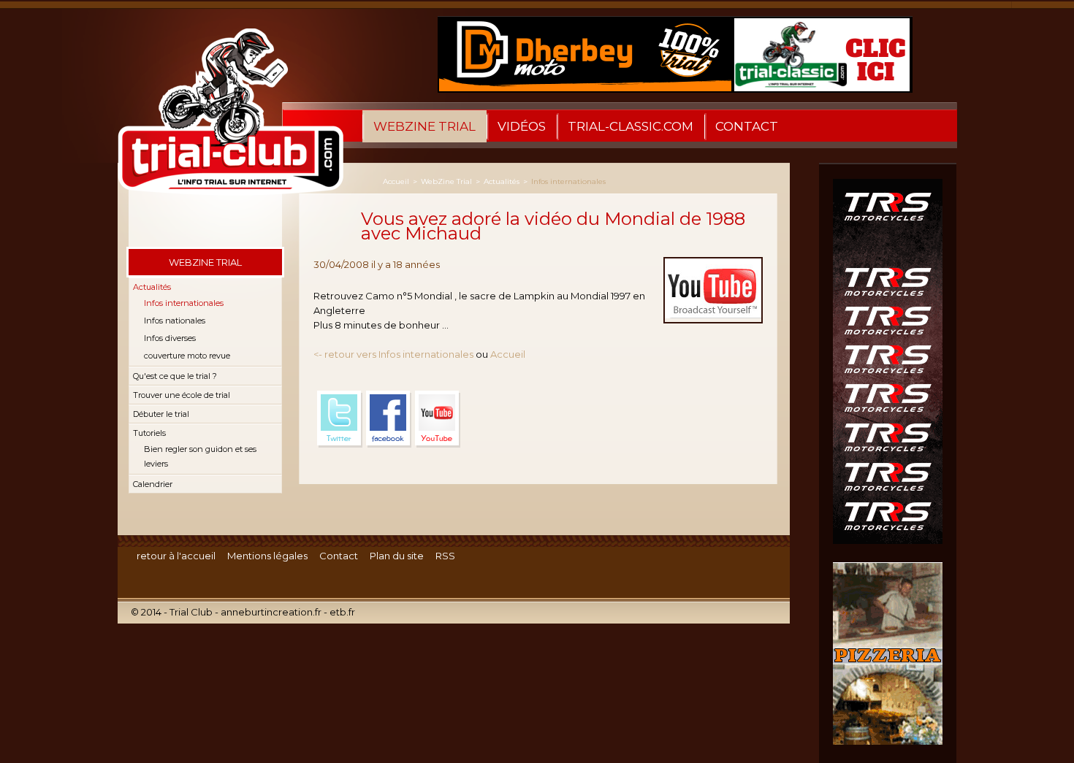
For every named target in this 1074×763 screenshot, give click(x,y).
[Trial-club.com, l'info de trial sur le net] (223, 127)
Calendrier (152, 484)
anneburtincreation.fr (271, 612)
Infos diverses (170, 338)
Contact (746, 126)
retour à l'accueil (176, 555)
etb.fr (342, 612)
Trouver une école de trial (181, 395)
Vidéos (522, 126)
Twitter (339, 419)
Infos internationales (184, 303)
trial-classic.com (630, 126)
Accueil (396, 181)
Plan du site (397, 555)
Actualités (152, 287)
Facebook (388, 419)
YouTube (437, 419)
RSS (445, 555)
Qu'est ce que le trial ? (175, 376)
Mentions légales (267, 555)
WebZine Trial (424, 126)
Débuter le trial (161, 414)
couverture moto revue (187, 355)
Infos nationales (174, 320)
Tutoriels (149, 433)
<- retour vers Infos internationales (393, 354)
